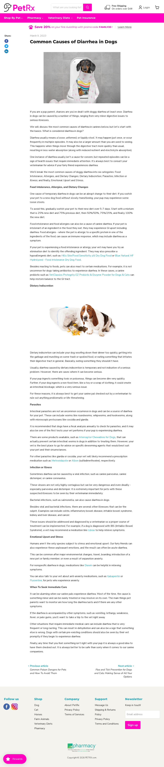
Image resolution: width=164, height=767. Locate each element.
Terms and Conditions (107, 723)
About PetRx (72, 705)
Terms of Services (74, 714)
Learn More (124, 27)
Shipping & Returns (105, 709)
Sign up (133, 725)
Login (146, 7)
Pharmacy (34, 17)
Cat (36, 709)
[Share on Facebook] (6, 41)
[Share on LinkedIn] (6, 51)
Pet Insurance (86, 17)
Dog (36, 705)
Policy (98, 714)
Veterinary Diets (59, 17)
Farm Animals (41, 719)
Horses (38, 714)
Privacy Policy (72, 709)
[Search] (87, 7)
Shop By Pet (12, 17)
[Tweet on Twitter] (6, 46)
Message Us (101, 705)
